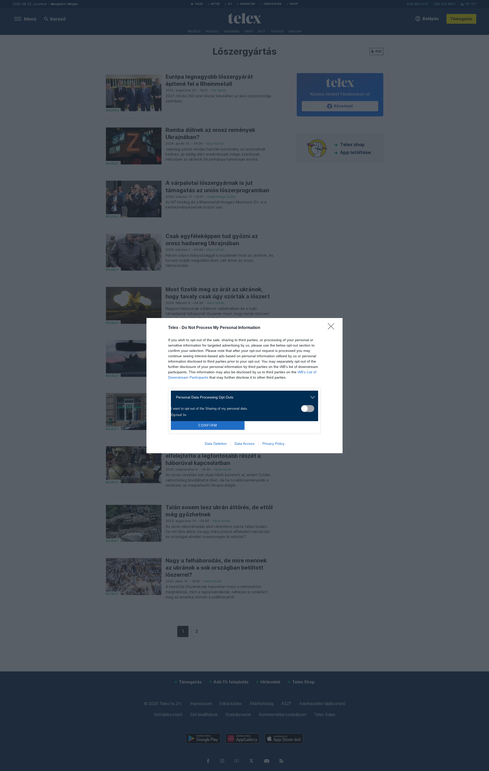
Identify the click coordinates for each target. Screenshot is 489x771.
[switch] (307, 408)
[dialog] (244, 385)
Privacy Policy (273, 444)
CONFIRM (207, 425)
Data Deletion (216, 444)
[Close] (332, 328)
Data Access (244, 444)
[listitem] (242, 397)
